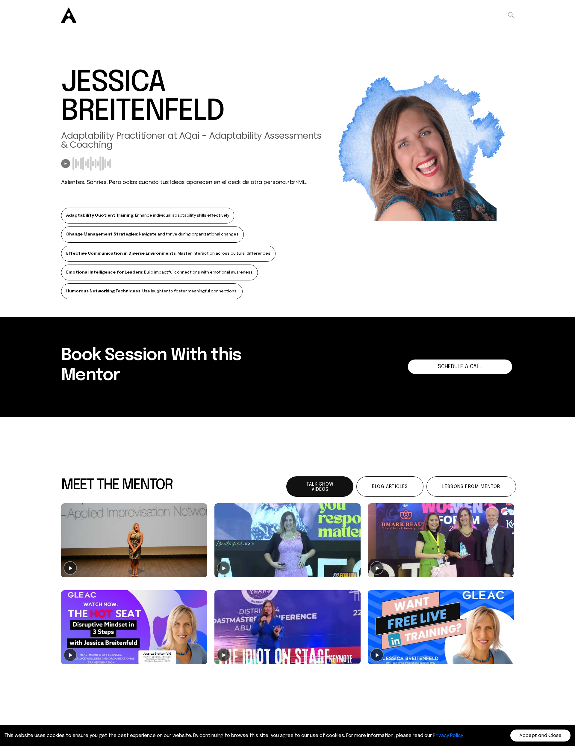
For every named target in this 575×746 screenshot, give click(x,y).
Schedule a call (460, 366)
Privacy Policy (448, 735)
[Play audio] (65, 163)
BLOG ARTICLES (390, 486)
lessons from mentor (471, 486)
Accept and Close (540, 735)
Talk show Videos (320, 487)
